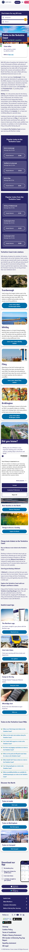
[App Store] (17, 919)
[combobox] (14, 17)
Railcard (4, 572)
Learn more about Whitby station (14, 342)
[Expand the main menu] (22, 2)
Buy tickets (17, 2)
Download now (14, 632)
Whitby (3, 94)
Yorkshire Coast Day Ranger (9, 591)
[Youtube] (17, 915)
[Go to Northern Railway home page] (6, 3)
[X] (12, 915)
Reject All (14, 494)
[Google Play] (6, 922)
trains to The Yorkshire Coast (12, 129)
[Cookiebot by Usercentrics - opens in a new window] (20, 456)
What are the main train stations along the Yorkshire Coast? (14, 736)
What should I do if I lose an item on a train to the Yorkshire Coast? (15, 761)
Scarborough (17, 77)
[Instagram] (20, 915)
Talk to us (14, 712)
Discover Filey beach (14, 509)
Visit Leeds (14, 805)
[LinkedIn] (23, 915)
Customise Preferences (13, 490)
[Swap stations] (25, 19)
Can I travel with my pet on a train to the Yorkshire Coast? (14, 742)
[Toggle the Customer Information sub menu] (26, 905)
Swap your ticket (14, 685)
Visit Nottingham (14, 827)
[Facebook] (14, 915)
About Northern (7, 901)
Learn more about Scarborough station (14, 305)
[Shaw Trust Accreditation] (6, 919)
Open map (10, 54)
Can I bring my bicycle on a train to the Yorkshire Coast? (13, 767)
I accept (14, 485)
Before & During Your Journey (12, 908)
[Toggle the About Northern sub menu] (26, 901)
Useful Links (6, 898)
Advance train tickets (17, 559)
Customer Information (9, 905)
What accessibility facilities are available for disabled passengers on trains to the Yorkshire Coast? (15, 774)
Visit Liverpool (14, 849)
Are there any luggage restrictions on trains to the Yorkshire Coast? (15, 749)
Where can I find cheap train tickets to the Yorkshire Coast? (14, 730)
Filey (16, 118)
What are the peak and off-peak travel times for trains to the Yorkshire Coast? (14, 755)
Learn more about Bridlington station (14, 416)
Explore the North (14, 531)
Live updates (14, 658)
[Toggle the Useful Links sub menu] (26, 898)
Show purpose (20, 480)
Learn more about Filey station (14, 381)
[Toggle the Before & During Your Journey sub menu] (26, 908)
